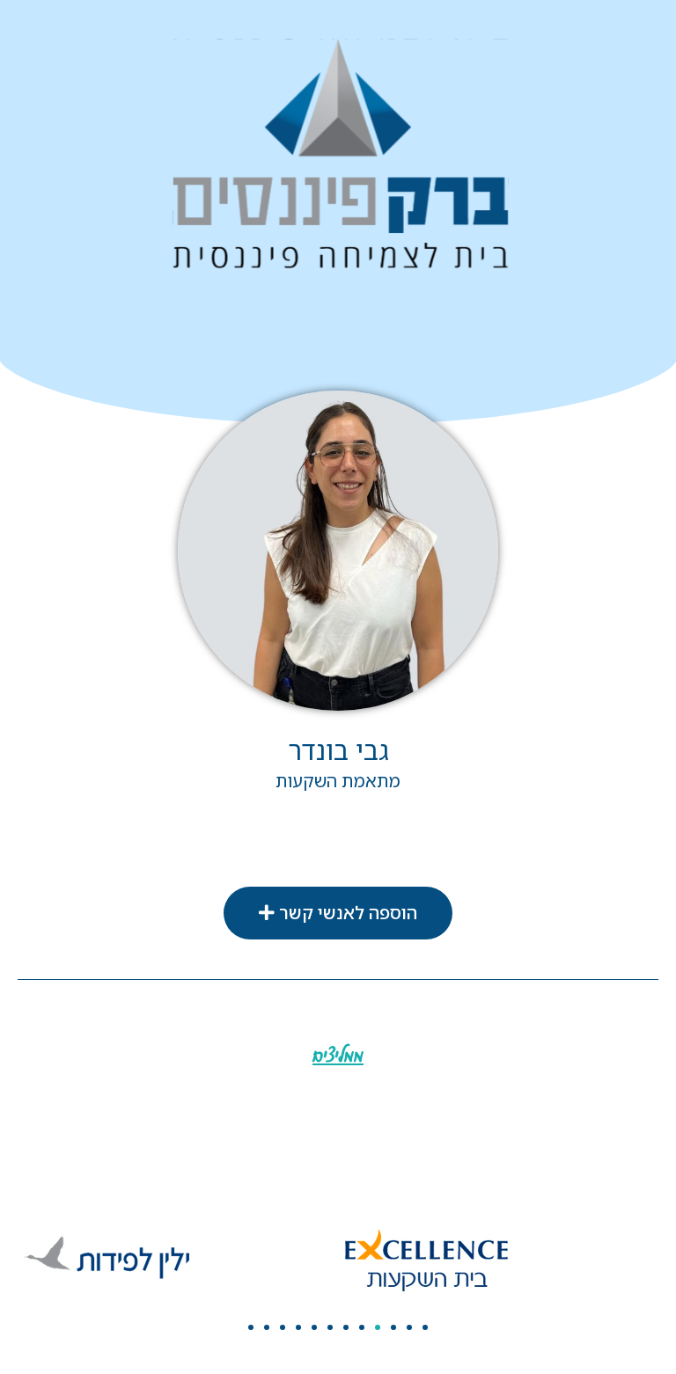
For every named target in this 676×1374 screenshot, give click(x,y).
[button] (338, 913)
